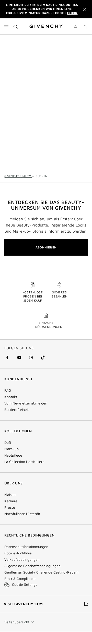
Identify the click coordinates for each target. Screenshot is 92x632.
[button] (75, 28)
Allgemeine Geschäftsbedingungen (32, 566)
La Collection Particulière (24, 462)
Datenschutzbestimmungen (26, 547)
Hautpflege (13, 455)
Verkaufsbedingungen (22, 559)
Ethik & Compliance (20, 579)
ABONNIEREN (46, 247)
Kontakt (10, 397)
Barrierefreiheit (16, 410)
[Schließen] (85, 9)
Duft (7, 442)
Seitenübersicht (16, 622)
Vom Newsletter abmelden (25, 403)
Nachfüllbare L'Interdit (22, 514)
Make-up (11, 449)
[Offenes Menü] (6, 27)
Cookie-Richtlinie (18, 553)
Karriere (10, 501)
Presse (9, 507)
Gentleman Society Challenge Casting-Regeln (41, 572)
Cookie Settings (24, 584)
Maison (10, 495)
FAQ (7, 390)
